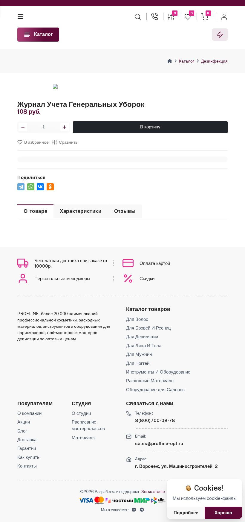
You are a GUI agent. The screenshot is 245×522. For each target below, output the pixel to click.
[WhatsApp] (30, 186)
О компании (29, 413)
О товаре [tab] (35, 211)
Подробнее (186, 512)
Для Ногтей (137, 363)
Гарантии (26, 448)
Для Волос (137, 319)
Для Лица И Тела (143, 345)
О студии (81, 413)
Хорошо (223, 512)
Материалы (84, 437)
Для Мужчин (139, 354)
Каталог (186, 61)
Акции (23, 421)
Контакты (27, 465)
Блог (22, 430)
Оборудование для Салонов (155, 389)
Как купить (28, 457)
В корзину (150, 127)
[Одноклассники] (50, 186)
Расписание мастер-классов (88, 425)
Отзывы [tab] (125, 211)
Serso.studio (153, 491)
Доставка (26, 439)
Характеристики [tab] (80, 211)
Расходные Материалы (150, 380)
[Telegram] (20, 186)
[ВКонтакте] (40, 186)
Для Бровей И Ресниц (148, 327)
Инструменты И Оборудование (158, 371)
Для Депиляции (142, 336)
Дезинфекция (214, 61)
